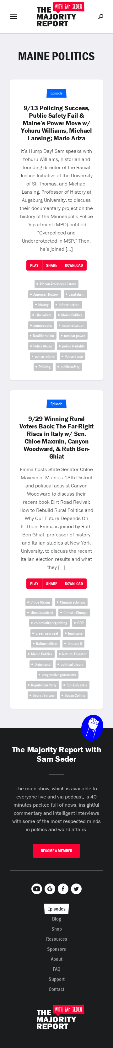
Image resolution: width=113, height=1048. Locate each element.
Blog (56, 918)
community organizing (50, 623)
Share (51, 265)
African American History (58, 284)
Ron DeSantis (77, 685)
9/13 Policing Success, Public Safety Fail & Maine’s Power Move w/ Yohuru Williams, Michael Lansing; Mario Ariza (56, 123)
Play (34, 265)
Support (57, 978)
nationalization (73, 325)
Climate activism (72, 602)
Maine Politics (71, 315)
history (43, 304)
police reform (45, 356)
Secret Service (44, 695)
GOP (80, 623)
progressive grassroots (59, 674)
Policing (45, 366)
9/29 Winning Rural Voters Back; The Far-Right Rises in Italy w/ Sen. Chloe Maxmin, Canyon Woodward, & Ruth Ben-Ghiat (56, 437)
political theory (72, 664)
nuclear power (74, 335)
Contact (56, 989)
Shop (56, 928)
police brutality (73, 346)
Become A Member (56, 850)
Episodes (56, 908)
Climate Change (75, 612)
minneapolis (42, 325)
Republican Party (43, 685)
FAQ (57, 968)
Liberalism (43, 315)
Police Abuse (42, 346)
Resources (56, 938)
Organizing (43, 664)
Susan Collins (75, 695)
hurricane (75, 633)
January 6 (74, 643)
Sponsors (56, 948)
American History (46, 294)
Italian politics (46, 643)
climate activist (41, 612)
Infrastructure (69, 304)
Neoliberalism (43, 335)
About (56, 958)
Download (74, 265)
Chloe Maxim (40, 602)
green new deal (46, 633)
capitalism (76, 294)
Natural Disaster (74, 654)
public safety (70, 366)
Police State (74, 356)
